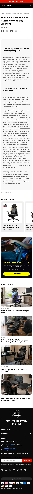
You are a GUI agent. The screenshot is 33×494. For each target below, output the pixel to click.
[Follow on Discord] (14, 470)
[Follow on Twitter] (6, 470)
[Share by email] (16, 31)
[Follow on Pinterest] (25, 470)
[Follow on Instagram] (10, 470)
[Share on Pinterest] (11, 31)
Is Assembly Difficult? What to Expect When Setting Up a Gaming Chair (14, 341)
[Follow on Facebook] (2, 470)
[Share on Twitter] (7, 31)
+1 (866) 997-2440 (8, 444)
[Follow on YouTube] (21, 470)
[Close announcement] (31, 2)
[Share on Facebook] (2, 31)
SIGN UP (27, 460)
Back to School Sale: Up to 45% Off (16, 1)
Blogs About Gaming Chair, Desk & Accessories (17, 13)
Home (2, 13)
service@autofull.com (9, 448)
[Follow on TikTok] (18, 470)
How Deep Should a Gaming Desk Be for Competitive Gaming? (15, 399)
